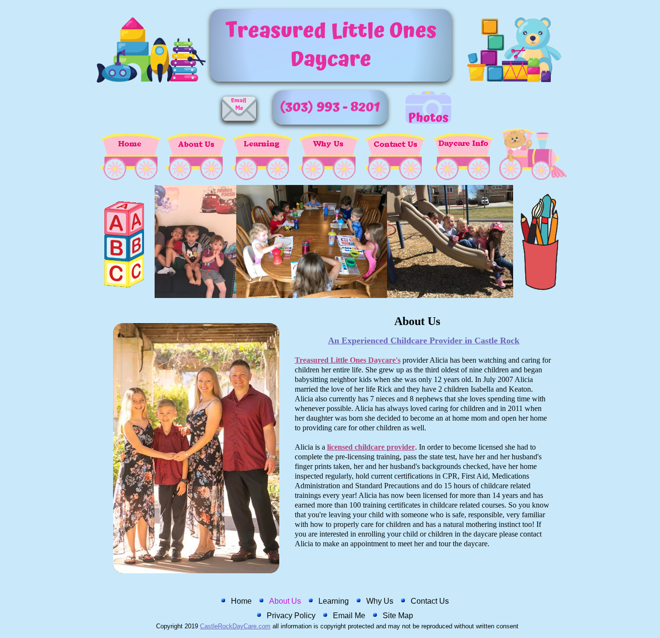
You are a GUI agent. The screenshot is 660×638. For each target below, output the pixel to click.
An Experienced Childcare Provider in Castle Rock (423, 340)
